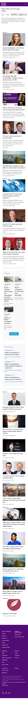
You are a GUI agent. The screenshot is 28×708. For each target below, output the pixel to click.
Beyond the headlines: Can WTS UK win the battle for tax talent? (13, 49)
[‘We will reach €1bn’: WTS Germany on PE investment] (14, 467)
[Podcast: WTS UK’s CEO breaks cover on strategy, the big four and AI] (14, 99)
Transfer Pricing (6, 483)
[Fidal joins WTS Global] (14, 605)
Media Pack (4, 672)
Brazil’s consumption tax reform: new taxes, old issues (13, 378)
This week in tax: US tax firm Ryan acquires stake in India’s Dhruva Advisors (13, 431)
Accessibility (4, 682)
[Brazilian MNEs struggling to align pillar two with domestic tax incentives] (14, 157)
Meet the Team (5, 670)
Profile (7, 14)
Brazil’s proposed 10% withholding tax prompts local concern (13, 570)
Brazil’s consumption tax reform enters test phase (12, 353)
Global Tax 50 (5, 645)
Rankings (21, 14)
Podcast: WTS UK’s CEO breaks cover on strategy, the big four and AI (13, 109)
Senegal (3, 11)
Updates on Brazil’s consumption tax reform (8, 320)
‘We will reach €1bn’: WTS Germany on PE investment (13, 477)
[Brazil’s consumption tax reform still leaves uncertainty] (19, 279)
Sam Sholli (6, 57)
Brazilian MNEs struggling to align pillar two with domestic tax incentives (14, 167)
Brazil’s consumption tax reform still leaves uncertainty (19, 291)
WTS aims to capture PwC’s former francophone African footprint (13, 548)
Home (3, 653)
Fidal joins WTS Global (10, 614)
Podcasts (4, 92)
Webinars (17, 657)
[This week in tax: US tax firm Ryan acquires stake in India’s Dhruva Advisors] (14, 421)
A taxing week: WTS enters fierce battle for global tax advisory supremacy (12, 196)
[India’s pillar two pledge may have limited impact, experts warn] (14, 583)
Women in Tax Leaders (6, 657)
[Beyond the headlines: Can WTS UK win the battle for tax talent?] (14, 39)
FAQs (3, 662)
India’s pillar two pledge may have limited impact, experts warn (13, 592)
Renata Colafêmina (9, 303)
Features (4, 633)
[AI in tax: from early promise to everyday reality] (14, 127)
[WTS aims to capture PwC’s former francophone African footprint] (14, 538)
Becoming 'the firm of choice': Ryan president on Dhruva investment (13, 408)
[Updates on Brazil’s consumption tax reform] (8, 309)
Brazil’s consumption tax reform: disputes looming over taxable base (13, 366)
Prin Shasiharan (4, 22)
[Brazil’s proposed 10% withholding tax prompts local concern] (14, 561)
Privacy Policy (16, 682)
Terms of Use (9, 682)
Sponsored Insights (6, 647)
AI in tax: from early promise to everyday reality (12, 137)
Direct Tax (5, 32)
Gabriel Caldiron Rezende (11, 356)
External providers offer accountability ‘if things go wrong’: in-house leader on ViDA (13, 78)
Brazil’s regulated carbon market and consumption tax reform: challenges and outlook (8, 294)
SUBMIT (16, 668)
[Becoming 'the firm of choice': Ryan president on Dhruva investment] (14, 399)
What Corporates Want (19, 636)
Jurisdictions (4, 655)
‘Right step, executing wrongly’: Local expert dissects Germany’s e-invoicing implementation (14, 524)
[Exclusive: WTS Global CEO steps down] (14, 445)
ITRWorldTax (5, 598)
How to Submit (5, 664)
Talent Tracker (18, 634)
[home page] (3, 4)
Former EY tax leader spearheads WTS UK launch (12, 225)
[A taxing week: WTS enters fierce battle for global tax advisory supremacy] (14, 185)
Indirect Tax (5, 60)
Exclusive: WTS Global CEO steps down (13, 454)
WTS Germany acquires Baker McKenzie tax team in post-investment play (14, 500)
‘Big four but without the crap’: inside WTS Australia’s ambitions (14, 253)
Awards (16, 653)
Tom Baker (6, 89)
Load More (14, 334)
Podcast (3, 642)
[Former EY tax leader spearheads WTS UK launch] (14, 215)
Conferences (17, 655)
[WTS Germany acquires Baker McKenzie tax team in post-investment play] (14, 490)
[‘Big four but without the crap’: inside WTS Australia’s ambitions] (14, 243)
